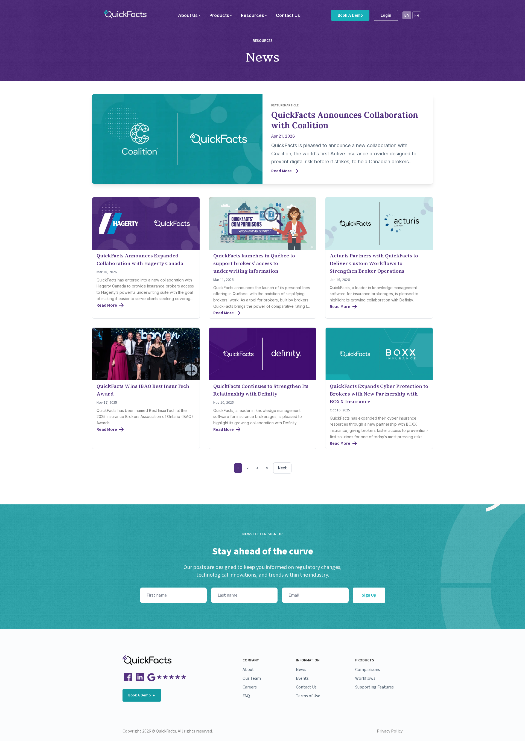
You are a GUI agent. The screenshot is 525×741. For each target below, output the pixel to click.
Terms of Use (308, 696)
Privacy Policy (389, 731)
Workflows (365, 678)
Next (282, 468)
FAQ (246, 696)
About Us (188, 15)
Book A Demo (350, 15)
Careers (250, 687)
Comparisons (367, 670)
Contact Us (288, 15)
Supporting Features (374, 687)
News (301, 670)
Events (302, 678)
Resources (252, 15)
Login (386, 15)
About (248, 670)
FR (417, 15)
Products (219, 15)
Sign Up (369, 595)
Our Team (252, 678)
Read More (281, 171)
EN (406, 15)
